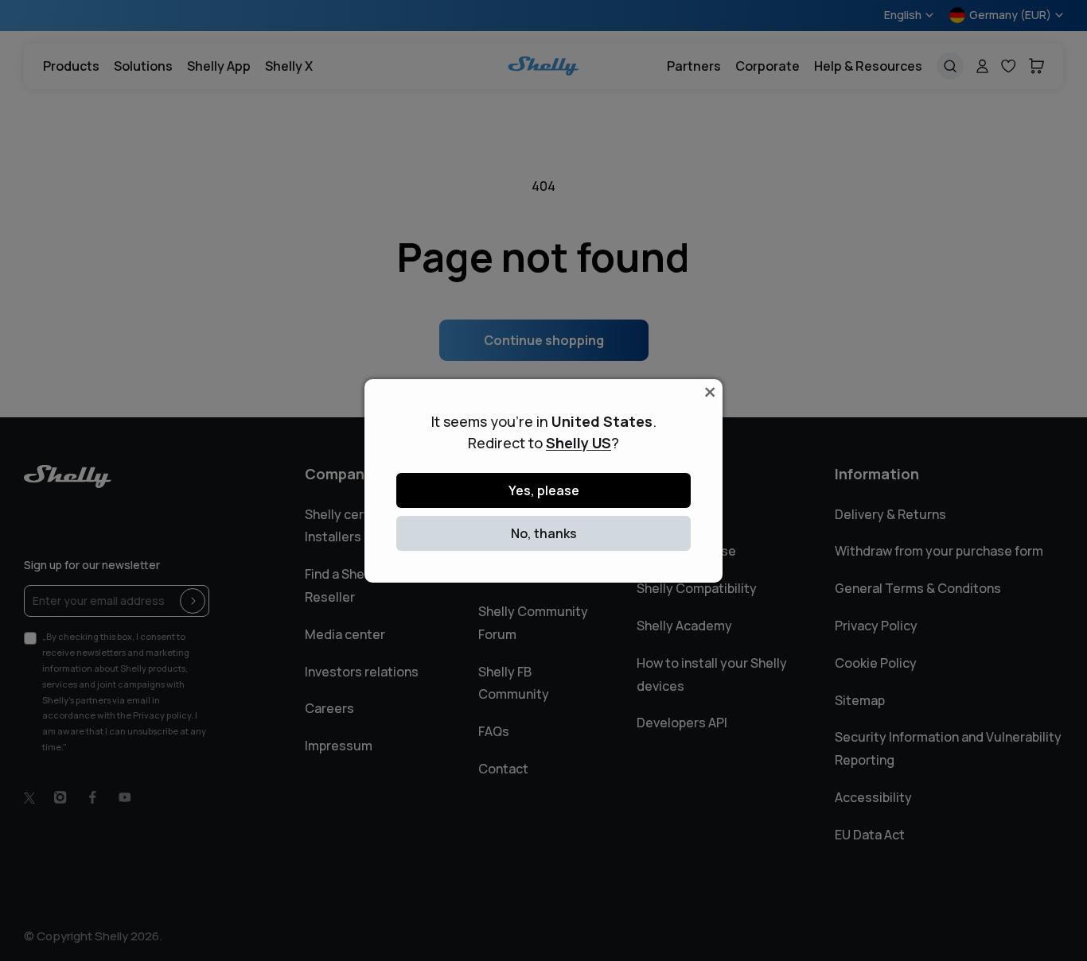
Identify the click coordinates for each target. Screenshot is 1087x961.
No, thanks (544, 533)
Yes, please (543, 490)
